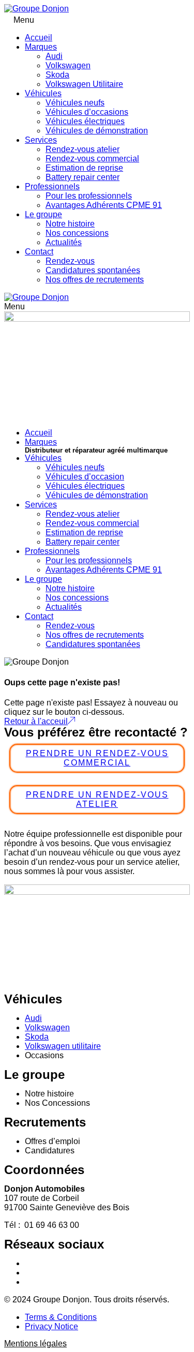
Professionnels (52, 186)
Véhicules (43, 93)
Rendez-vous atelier (83, 149)
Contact (39, 251)
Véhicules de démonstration (97, 130)
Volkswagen (68, 65)
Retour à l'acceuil (36, 721)
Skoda (57, 74)
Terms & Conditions (61, 1317)
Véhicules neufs (75, 102)
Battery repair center (83, 177)
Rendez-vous (70, 261)
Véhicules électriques (85, 121)
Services (41, 140)
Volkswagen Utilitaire (84, 84)
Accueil (38, 37)
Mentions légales (35, 1343)
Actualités (64, 242)
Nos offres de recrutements (95, 279)
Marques (41, 46)
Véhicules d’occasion (85, 476)
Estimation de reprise (84, 167)
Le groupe (43, 214)
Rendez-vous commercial (92, 158)
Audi (54, 56)
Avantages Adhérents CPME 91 (104, 205)
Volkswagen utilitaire (63, 1046)
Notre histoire (70, 223)
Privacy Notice (51, 1326)
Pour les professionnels (89, 195)
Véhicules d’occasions (87, 112)
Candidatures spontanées (93, 270)
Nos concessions (77, 233)
